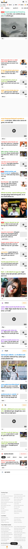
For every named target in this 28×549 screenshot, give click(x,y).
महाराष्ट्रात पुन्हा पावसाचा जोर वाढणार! (19, 528)
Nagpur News (3, 520)
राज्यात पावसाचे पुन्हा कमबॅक (5, 539)
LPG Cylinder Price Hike (18, 494)
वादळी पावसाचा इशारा (4, 540)
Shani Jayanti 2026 (17, 500)
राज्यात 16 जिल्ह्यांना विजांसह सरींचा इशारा (20, 526)
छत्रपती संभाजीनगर (5, 239)
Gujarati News (16, 513)
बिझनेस (3, 158)
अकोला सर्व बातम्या (23, 453)
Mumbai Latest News (5, 519)
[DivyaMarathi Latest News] (4, 2)
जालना (3, 189)
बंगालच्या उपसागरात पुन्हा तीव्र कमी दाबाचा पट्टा (20, 532)
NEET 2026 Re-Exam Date (6, 505)
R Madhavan (16, 508)
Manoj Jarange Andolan (18, 499)
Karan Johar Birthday (18, 510)
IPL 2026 (2, 508)
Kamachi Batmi (4, 503)
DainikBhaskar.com (4, 545)
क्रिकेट (3, 178)
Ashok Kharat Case (17, 502)
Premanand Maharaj (4, 510)
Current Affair (16, 503)
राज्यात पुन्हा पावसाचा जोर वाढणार (5, 529)
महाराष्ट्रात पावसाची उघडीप (5, 528)
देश (2, 87)
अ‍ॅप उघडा (14, 543)
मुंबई (2, 67)
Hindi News (3, 513)
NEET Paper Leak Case (18, 497)
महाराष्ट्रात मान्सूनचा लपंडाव (18, 534)
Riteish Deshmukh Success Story (7, 502)
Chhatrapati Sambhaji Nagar (19, 517)
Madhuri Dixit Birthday (18, 511)
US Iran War (3, 494)
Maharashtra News (4, 517)
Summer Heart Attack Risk (19, 505)
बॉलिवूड (3, 327)
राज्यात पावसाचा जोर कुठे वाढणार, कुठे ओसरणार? (7, 534)
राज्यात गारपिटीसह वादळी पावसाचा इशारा (20, 540)
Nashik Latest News (17, 520)
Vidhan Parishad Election (5, 499)
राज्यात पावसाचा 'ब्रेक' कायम (18, 531)
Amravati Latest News (18, 522)
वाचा (7, 547)
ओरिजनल (3, 76)
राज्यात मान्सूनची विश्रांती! (4, 531)
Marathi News (3, 506)
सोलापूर (3, 248)
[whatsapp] (24, 38)
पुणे (2, 148)
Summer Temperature (5, 500)
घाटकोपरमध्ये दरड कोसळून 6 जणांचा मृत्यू (20, 537)
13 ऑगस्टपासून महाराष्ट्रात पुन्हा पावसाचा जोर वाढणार (20, 539)
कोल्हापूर (20, 457)
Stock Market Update (5, 497)
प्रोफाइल (21, 547)
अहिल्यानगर (14, 457)
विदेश (2, 38)
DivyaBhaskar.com (17, 545)
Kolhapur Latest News (5, 522)
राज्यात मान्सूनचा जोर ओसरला (18, 529)
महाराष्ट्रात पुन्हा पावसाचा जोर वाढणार (6, 537)
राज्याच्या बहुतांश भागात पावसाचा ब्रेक (6, 532)
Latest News (3, 511)
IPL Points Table (17, 506)
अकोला (3, 457)
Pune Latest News (17, 519)
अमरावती (8, 457)
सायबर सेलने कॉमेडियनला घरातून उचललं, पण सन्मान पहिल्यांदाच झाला (7, 526)
